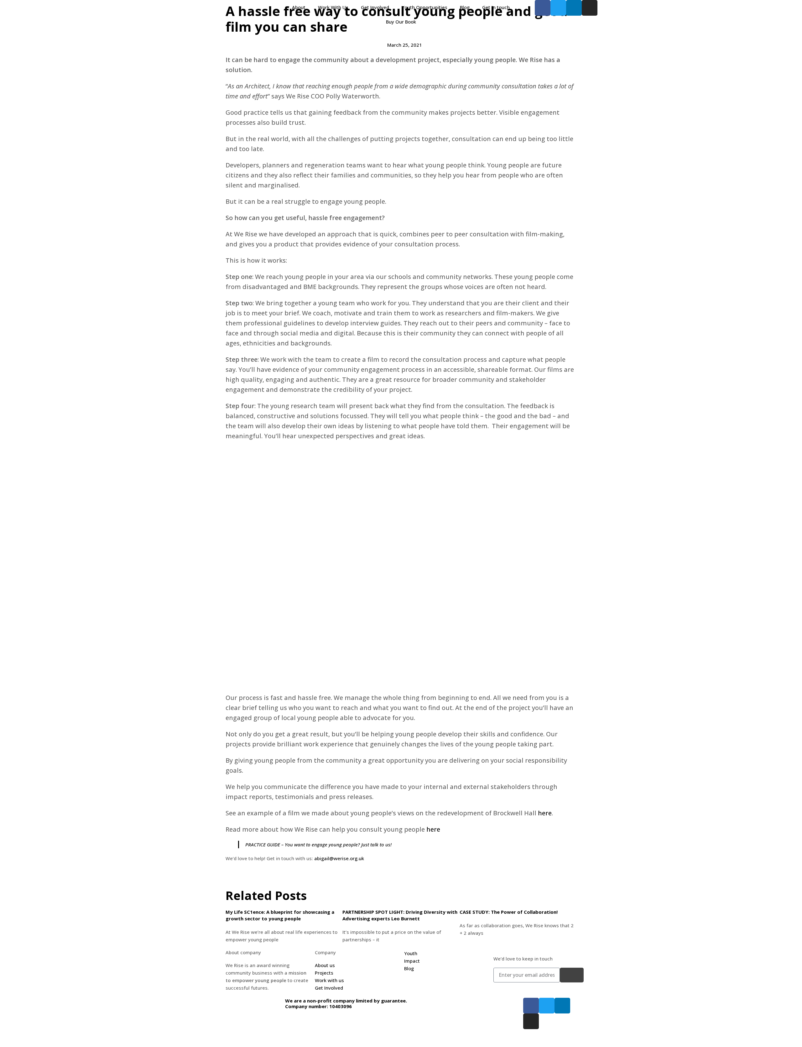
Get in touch (496, 7)
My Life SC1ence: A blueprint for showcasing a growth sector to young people (280, 915)
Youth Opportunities (424, 7)
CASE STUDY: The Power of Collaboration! (509, 912)
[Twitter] (558, 8)
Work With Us (333, 7)
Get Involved (375, 7)
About (298, 7)
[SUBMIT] (572, 975)
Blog (465, 7)
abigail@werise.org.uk (339, 858)
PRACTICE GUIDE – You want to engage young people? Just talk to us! (318, 844)
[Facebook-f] (542, 8)
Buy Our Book (401, 21)
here (545, 813)
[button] (227, 878)
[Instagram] (589, 8)
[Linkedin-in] (574, 8)
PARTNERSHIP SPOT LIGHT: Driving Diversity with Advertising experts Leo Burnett (399, 915)
